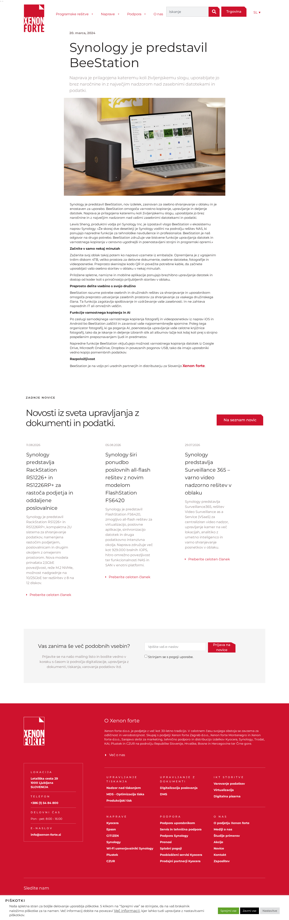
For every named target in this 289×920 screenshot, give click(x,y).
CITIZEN (112, 836)
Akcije (218, 842)
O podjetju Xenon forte (231, 823)
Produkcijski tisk (119, 800)
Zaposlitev (222, 861)
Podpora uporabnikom (177, 823)
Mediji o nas (223, 829)
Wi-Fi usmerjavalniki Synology (129, 848)
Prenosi (166, 842)
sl (256, 12)
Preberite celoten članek (50, 595)
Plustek (112, 855)
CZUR (110, 861)
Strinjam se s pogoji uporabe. (170, 657)
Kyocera (112, 823)
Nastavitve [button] (270, 910)
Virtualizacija (224, 790)
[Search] (214, 12)
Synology (113, 842)
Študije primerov (227, 836)
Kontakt (220, 855)
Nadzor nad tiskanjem (123, 788)
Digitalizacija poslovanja (179, 788)
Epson (111, 829)
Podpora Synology (174, 836)
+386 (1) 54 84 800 (44, 803)
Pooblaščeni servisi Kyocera (181, 855)
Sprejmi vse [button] (228, 910)
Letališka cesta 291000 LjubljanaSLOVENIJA (44, 783)
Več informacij (127, 911)
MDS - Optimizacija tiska (125, 794)
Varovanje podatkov (229, 784)
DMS (163, 794)
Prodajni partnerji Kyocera (180, 861)
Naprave (108, 14)
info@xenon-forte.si (46, 835)
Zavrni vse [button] (249, 910)
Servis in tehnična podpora (181, 829)
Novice (219, 848)
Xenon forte (194, 366)
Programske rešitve (72, 14)
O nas (158, 14)
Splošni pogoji (171, 848)
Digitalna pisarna (227, 796)
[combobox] (187, 12)
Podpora (134, 14)
